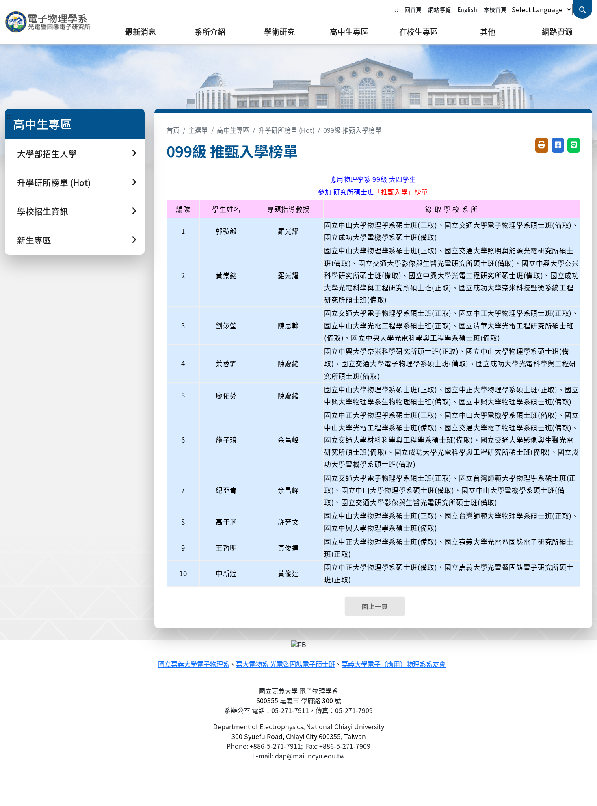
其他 (487, 31)
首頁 (173, 130)
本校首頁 (495, 9)
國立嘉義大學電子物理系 (193, 664)
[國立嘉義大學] (49, 22)
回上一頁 (375, 606)
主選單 (198, 130)
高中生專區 (349, 31)
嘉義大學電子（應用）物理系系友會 (394, 664)
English (467, 9)
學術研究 (279, 31)
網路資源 (557, 31)
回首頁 (413, 9)
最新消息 (140, 31)
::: (395, 9)
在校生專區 (418, 31)
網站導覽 (439, 9)
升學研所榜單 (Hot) (286, 130)
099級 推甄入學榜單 (352, 130)
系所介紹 (210, 31)
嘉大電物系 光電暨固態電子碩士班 (285, 664)
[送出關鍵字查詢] (582, 9)
